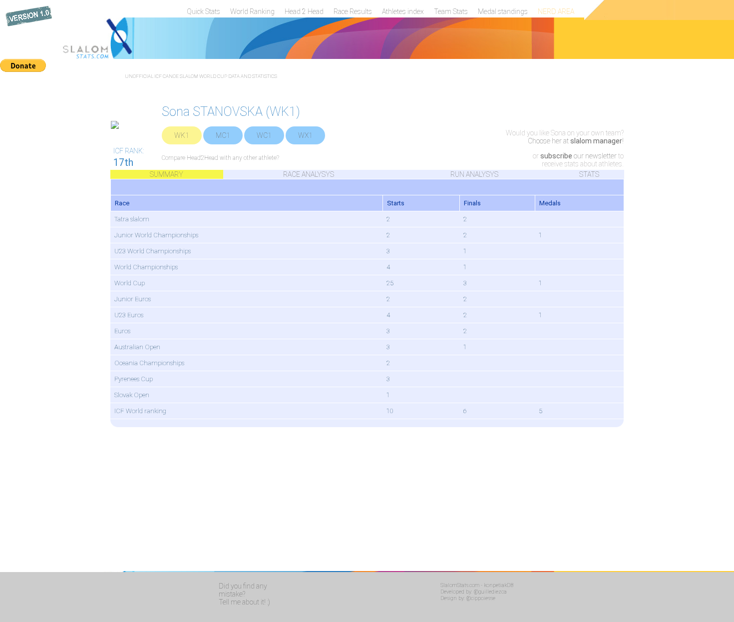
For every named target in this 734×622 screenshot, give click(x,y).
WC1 (264, 135)
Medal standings (503, 11)
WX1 (305, 135)
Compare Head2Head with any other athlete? (220, 157)
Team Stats (451, 11)
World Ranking (252, 11)
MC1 (223, 135)
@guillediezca (490, 592)
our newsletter (578, 156)
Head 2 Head (304, 11)
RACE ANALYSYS (308, 174)
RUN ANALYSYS (474, 174)
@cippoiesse (480, 598)
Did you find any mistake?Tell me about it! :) (244, 594)
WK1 (181, 135)
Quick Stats (203, 11)
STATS (589, 174)
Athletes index (403, 11)
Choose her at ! (576, 141)
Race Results (353, 11)
